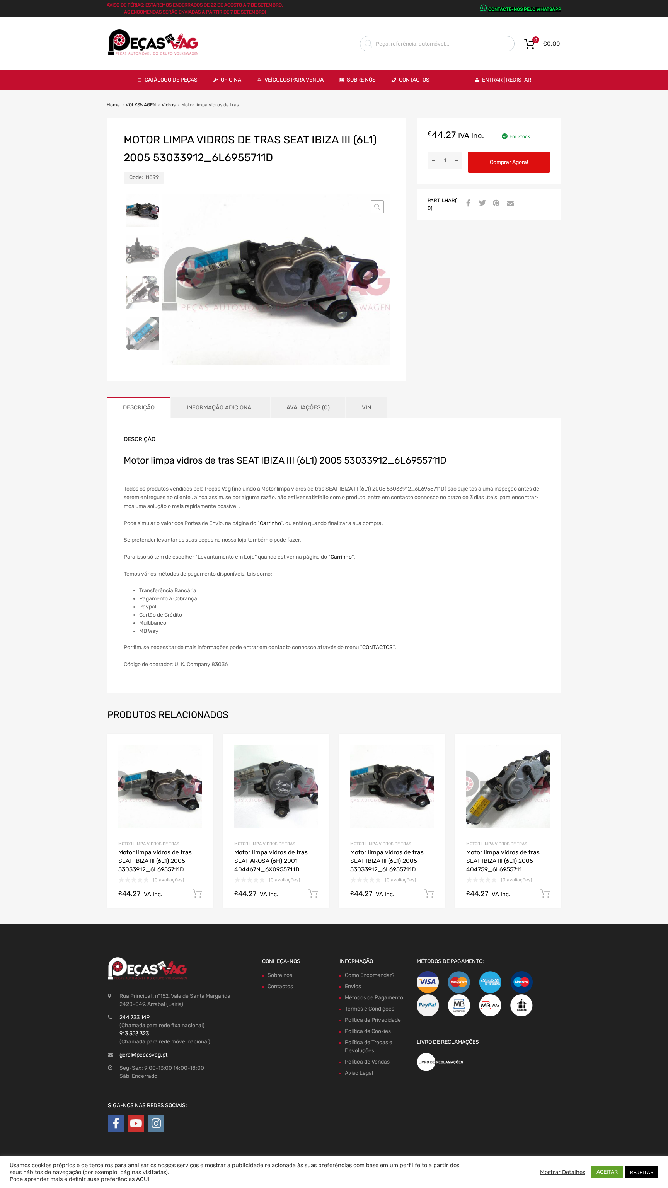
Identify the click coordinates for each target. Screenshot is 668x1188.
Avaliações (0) (308, 407)
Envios (353, 986)
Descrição (139, 407)
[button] (377, 206)
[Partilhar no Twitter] (481, 204)
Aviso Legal (359, 1073)
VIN (366, 407)
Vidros (169, 104)
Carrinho (270, 523)
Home (113, 104)
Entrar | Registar (506, 80)
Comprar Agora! (509, 162)
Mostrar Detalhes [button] (562, 1172)
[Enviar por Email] (509, 204)
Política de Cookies (368, 1031)
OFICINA (231, 80)
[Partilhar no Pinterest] (495, 204)
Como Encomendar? (369, 975)
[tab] (138, 407)
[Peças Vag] (156, 53)
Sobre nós (280, 975)
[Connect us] (116, 1123)
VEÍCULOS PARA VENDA (294, 80)
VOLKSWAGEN (141, 104)
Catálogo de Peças (171, 80)
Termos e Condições (369, 1009)
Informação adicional (220, 407)
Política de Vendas (367, 1061)
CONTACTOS (377, 647)
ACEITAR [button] (607, 1172)
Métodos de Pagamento (374, 997)
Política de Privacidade (373, 1020)
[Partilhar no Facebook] (467, 204)
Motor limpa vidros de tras (148, 843)
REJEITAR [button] (642, 1172)
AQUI (142, 1179)
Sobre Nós (361, 80)
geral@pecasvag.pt (143, 1055)
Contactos (414, 80)
